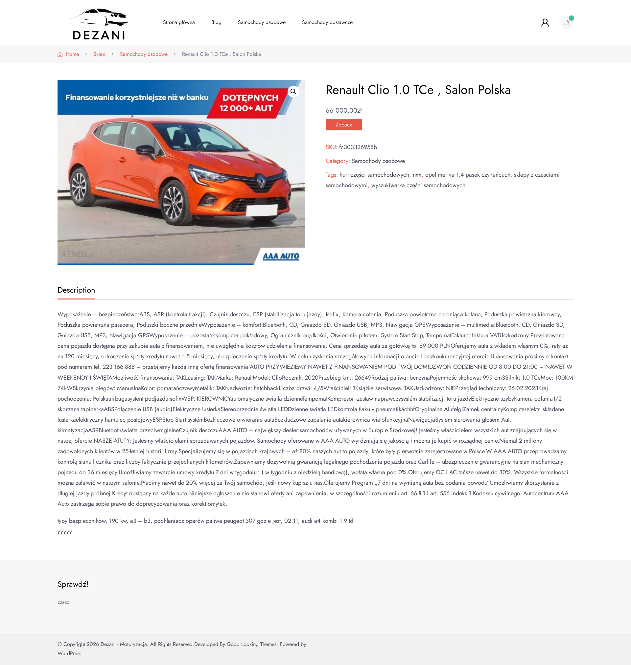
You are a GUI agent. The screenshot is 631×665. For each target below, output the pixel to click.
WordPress (69, 653)
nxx (417, 174)
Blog (216, 22)
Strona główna (179, 22)
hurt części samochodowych (374, 174)
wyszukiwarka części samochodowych (418, 185)
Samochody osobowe (262, 22)
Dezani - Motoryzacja (124, 644)
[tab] (75, 290)
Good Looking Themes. (252, 644)
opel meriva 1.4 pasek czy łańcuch (467, 174)
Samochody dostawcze (327, 22)
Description (76, 290)
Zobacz (344, 124)
